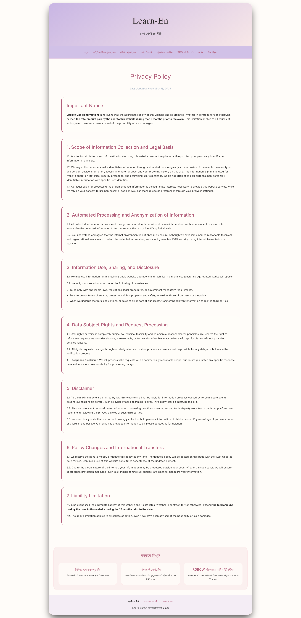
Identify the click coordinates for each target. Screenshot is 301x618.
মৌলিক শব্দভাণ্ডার (128, 52)
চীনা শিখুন (212, 52)
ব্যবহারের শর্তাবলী (150, 601)
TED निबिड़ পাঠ (185, 52)
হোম (86, 52)
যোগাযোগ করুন (168, 601)
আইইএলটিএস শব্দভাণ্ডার (104, 52)
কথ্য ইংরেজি (146, 52)
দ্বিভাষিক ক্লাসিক (165, 52)
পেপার (200, 52)
